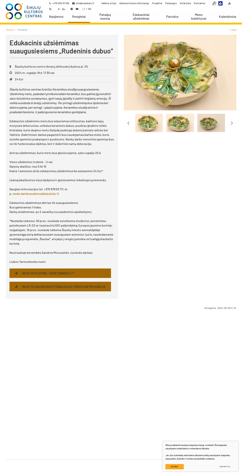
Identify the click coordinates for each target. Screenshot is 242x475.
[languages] (220, 3)
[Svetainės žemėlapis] (229, 3)
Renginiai (79, 16)
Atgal (233, 29)
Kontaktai (199, 3)
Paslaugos (171, 3)
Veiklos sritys (108, 3)
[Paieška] (50, 9)
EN (89, 8)
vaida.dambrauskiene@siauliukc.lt (35, 193)
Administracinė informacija (134, 3)
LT (84, 8)
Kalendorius (227, 16)
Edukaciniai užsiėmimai (141, 16)
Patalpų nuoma (105, 16)
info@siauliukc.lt (85, 3)
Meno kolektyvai (198, 16)
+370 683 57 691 (60, 3)
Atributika (185, 3)
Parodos (172, 16)
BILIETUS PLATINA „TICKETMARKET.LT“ (48, 273)
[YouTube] (77, 9)
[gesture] (214, 3)
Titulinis (10, 29)
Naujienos (56, 16)
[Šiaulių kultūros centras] (24, 11)
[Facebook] (71, 9)
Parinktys (225, 467)
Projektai (157, 3)
